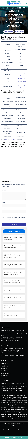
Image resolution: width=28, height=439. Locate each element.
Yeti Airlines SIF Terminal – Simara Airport (10, 350)
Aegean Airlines (4, 363)
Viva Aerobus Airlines (5, 373)
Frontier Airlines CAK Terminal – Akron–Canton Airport (13, 306)
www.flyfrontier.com (20, 71)
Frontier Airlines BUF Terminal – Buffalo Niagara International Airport (13, 238)
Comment (4, 190)
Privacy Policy (17, 429)
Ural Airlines (3, 370)
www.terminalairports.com (13, 423)
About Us (5, 429)
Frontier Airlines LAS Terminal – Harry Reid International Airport (13, 290)
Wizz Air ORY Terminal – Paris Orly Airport (10, 340)
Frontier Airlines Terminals (10, 139)
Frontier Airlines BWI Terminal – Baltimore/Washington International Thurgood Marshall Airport (12, 255)
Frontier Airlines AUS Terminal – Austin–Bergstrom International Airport (13, 273)
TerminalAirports (9, 31)
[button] (26, 3)
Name (4, 202)
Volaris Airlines (4, 375)
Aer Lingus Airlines (5, 365)
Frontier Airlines (19, 31)
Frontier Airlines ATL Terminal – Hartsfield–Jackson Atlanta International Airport (13, 281)
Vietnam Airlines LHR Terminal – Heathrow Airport (12, 388)
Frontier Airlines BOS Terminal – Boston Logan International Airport (13, 246)
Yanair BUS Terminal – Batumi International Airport (12, 348)
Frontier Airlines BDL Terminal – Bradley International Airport (13, 265)
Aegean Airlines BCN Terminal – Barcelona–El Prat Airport (14, 386)
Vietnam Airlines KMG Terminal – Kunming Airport (12, 337)
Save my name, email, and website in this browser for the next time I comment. (14, 218)
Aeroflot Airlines (4, 366)
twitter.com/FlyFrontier (20, 78)
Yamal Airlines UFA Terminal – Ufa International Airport (13, 355)
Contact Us (5, 434)
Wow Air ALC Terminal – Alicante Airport (10, 339)
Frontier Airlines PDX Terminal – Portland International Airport (13, 298)
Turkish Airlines (4, 368)
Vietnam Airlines (4, 372)
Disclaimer (10, 429)
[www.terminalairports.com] (14, 3)
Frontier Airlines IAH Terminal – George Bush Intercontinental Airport (13, 314)
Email (4, 209)
